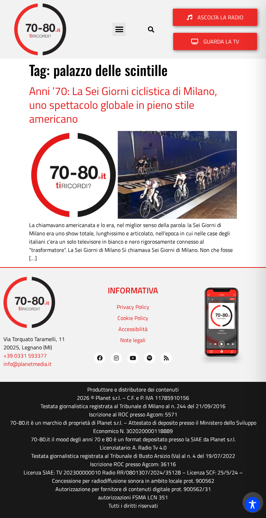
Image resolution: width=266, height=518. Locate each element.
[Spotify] (149, 358)
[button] (119, 29)
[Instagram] (116, 358)
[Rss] (166, 358)
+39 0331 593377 (25, 355)
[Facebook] (99, 358)
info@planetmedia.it (27, 364)
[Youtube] (133, 358)
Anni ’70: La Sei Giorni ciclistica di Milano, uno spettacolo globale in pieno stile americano (123, 105)
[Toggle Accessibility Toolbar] (252, 504)
